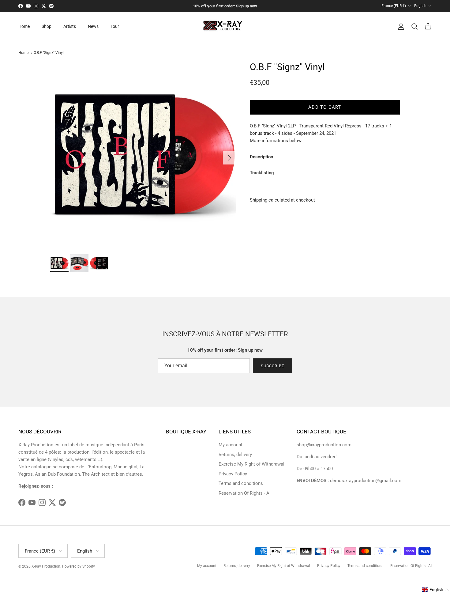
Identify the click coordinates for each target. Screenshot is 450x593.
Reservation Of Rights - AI (245, 493)
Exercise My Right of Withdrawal (251, 464)
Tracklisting (262, 173)
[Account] (400, 26)
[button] (435, 589)
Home (24, 26)
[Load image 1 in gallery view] (143, 155)
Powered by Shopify (78, 566)
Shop (46, 26)
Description (261, 157)
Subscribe (272, 366)
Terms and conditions (241, 483)
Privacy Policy (233, 474)
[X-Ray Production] (225, 26)
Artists (69, 26)
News (93, 26)
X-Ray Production (46, 566)
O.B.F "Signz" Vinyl (49, 53)
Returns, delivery (235, 454)
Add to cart (324, 107)
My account (230, 445)
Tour (115, 26)
